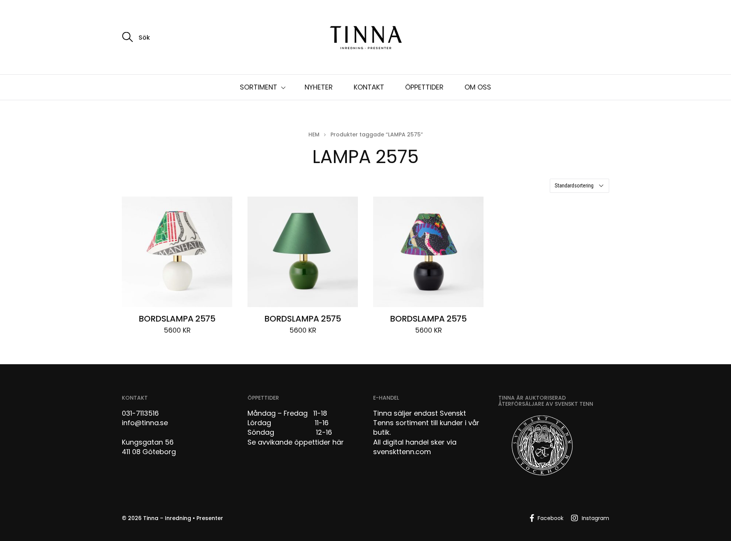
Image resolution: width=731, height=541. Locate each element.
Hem (313, 134)
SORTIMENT (258, 87)
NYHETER (319, 87)
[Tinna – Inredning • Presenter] (365, 38)
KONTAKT (369, 87)
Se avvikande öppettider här (295, 442)
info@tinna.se (145, 422)
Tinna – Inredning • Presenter (183, 518)
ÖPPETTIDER (424, 87)
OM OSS (477, 87)
